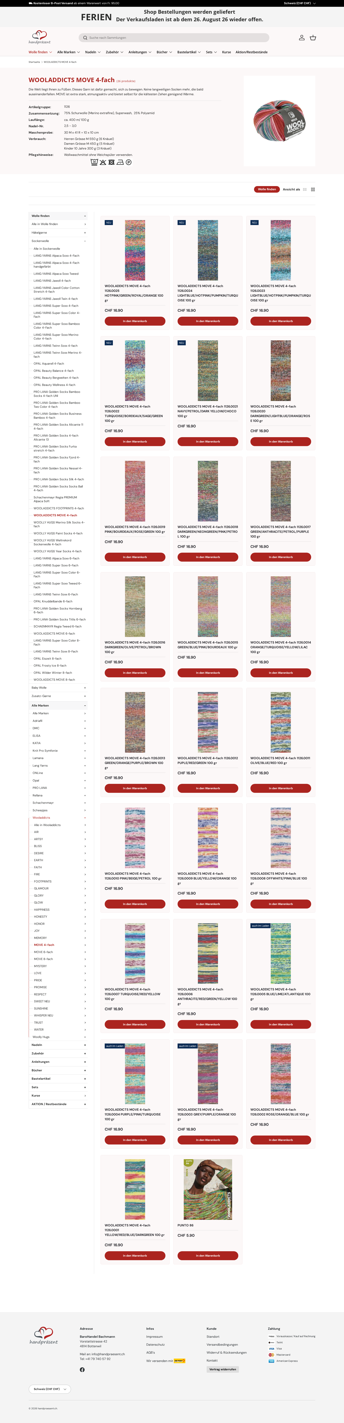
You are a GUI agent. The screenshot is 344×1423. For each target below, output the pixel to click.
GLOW (38, 903)
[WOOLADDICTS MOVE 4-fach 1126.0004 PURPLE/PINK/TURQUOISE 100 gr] (135, 1073)
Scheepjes (40, 810)
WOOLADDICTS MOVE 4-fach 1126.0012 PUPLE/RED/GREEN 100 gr (208, 760)
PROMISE (40, 987)
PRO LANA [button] (40, 788)
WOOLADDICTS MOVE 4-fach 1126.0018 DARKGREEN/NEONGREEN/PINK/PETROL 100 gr (208, 532)
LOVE (37, 973)
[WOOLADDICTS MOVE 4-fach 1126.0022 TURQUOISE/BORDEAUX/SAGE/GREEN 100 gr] (135, 370)
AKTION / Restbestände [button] (49, 1104)
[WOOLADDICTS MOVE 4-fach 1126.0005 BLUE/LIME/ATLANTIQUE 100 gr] (280, 953)
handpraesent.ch (47, 1408)
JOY (37, 931)
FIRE (37, 874)
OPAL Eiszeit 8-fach (48, 659)
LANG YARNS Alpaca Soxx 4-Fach (56, 256)
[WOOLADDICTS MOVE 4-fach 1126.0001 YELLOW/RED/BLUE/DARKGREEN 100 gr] (135, 1189)
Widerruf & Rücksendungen (227, 1352)
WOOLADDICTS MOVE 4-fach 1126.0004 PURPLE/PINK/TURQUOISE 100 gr (133, 1114)
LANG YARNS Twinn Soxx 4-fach (56, 346)
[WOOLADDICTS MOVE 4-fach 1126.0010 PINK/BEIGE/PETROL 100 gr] (135, 838)
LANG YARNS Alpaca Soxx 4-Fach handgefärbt (56, 265)
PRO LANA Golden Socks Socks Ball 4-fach (58, 488)
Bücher (162, 52)
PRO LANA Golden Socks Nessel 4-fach (58, 470)
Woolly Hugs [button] (41, 1037)
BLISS (38, 846)
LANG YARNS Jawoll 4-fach (52, 281)
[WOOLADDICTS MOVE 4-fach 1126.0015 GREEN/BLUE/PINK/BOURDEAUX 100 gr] (208, 606)
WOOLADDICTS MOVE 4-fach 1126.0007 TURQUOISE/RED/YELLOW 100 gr (132, 994)
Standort (213, 1337)
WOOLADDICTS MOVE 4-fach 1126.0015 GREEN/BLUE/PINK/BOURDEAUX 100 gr (208, 644)
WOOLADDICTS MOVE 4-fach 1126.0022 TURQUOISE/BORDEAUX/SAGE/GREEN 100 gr (134, 413)
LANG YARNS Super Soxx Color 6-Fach (57, 575)
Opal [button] (36, 780)
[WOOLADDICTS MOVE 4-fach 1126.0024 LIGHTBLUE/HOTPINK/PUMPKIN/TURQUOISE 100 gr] (208, 250)
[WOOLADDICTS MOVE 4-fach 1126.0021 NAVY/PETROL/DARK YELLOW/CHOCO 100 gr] (208, 370)
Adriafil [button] (37, 721)
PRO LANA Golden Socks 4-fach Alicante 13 (56, 438)
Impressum (154, 1337)
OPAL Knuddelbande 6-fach (53, 601)
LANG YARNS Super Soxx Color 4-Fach (57, 315)
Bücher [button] (37, 1070)
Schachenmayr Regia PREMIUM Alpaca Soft (55, 499)
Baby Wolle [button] (39, 688)
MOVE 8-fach (43, 959)
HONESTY (40, 917)
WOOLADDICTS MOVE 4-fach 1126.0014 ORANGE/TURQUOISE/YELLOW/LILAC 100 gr (280, 647)
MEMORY (40, 938)
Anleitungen (138, 52)
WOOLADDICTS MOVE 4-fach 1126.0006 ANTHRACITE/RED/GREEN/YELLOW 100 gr (207, 996)
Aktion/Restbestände (252, 52)
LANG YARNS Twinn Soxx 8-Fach (56, 651)
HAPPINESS (42, 910)
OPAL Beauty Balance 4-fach (54, 371)
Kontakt (212, 1360)
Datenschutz (155, 1344)
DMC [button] (36, 728)
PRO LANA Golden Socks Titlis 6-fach (60, 619)
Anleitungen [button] (40, 1062)
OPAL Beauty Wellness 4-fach (54, 385)
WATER (39, 1030)
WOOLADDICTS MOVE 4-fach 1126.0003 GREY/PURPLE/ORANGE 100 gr (207, 1114)
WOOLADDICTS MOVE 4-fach (60, 62)
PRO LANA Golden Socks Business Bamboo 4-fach (58, 416)
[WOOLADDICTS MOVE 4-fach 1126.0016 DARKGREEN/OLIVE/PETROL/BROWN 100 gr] (135, 606)
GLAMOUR (41, 888)
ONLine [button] (38, 773)
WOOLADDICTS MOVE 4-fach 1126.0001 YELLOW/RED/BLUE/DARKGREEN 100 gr (135, 1230)
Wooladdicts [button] (41, 818)
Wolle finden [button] (41, 216)
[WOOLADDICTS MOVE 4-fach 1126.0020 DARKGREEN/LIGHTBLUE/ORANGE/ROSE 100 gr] (280, 370)
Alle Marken (66, 52)
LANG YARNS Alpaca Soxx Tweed (56, 274)
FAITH (38, 867)
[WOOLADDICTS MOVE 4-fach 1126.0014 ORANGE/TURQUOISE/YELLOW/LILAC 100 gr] (280, 606)
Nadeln (90, 52)
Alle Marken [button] (40, 706)
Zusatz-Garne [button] (41, 696)
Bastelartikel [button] (41, 1079)
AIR (36, 832)
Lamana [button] (38, 758)
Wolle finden (38, 52)
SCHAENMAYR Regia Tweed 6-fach (58, 626)
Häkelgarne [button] (39, 233)
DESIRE (39, 853)
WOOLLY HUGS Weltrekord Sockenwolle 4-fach (52, 542)
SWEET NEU (42, 1001)
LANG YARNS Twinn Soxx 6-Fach (56, 594)
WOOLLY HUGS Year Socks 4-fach (58, 551)
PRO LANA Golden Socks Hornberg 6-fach (58, 610)
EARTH (38, 860)
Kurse (226, 52)
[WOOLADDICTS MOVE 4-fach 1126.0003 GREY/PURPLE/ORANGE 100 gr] (208, 1073)
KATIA (37, 743)
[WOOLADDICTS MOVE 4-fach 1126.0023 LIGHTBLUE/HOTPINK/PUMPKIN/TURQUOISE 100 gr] (280, 250)
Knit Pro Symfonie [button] (45, 751)
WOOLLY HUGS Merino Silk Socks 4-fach (59, 524)
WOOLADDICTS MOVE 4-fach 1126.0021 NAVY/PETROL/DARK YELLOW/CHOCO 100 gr (208, 411)
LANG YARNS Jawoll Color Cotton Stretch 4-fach (57, 290)
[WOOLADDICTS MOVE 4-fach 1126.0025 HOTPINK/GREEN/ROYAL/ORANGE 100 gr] (135, 250)
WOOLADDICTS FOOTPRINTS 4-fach (59, 508)
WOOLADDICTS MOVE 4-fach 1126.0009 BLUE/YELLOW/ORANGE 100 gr (207, 878)
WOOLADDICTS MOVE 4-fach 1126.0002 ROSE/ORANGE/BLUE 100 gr (279, 1112)
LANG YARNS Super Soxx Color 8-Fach (57, 642)
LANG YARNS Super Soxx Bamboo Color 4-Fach (57, 326)
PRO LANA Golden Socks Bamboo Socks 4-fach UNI (57, 394)
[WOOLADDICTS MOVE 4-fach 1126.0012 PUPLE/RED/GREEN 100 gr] (208, 722)
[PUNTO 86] (208, 1189)
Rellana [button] (37, 795)
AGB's (150, 1352)
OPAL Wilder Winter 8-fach (53, 673)
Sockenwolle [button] (40, 241)
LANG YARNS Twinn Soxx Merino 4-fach (58, 355)
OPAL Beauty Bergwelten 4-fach (56, 378)
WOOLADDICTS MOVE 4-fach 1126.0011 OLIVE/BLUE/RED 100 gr (280, 760)
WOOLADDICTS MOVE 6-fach (54, 634)
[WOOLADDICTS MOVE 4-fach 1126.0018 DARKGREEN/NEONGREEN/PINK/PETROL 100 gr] (208, 491)
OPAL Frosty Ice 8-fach (50, 666)
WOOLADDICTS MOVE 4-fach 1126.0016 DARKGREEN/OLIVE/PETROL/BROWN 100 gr (135, 647)
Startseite (34, 62)
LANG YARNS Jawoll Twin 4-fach (56, 299)
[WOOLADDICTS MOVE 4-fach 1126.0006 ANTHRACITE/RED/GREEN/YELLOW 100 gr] (208, 953)
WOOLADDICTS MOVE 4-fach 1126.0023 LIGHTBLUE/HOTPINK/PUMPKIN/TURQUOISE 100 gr (280, 293)
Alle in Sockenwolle (47, 249)
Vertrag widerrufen (222, 1369)
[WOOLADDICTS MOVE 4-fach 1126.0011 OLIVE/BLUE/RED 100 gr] (280, 722)
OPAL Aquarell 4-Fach (49, 364)
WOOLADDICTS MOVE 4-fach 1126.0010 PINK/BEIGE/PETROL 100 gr (133, 876)
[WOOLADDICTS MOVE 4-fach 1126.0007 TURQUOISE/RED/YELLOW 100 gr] (135, 953)
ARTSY (38, 839)
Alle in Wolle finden (45, 224)
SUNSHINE (41, 1008)
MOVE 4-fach (44, 945)
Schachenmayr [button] (43, 803)
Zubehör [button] (38, 1053)
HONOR (39, 924)
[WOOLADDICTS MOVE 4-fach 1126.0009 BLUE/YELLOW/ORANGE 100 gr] (208, 838)
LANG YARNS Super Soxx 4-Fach (56, 306)
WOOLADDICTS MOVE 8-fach (54, 680)
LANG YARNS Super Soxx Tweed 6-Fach (58, 585)
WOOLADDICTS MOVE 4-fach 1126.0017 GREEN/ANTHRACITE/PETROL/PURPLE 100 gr (280, 532)
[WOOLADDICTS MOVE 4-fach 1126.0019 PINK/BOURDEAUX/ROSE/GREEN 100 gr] (135, 491)
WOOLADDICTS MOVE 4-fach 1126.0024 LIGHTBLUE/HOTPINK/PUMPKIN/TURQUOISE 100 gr (208, 293)
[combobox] (174, 37)
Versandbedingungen (222, 1344)
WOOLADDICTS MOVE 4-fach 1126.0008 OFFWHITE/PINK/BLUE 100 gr (278, 878)
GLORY (39, 896)
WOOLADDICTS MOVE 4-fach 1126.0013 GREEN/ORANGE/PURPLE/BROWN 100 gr (135, 763)
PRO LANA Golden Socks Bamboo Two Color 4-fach (57, 405)
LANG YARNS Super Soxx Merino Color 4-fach (56, 337)
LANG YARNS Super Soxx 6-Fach (56, 565)
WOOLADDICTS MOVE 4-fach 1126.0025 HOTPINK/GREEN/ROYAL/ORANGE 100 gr (134, 293)
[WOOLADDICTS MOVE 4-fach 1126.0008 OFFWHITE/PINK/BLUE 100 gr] (280, 838)
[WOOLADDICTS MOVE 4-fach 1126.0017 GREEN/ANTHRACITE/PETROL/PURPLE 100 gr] (280, 491)
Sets (209, 52)
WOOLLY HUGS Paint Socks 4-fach (58, 533)
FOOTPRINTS (43, 881)
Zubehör (112, 52)
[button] (313, 37)
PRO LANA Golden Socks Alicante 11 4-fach (58, 427)
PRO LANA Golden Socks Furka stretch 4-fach (55, 448)
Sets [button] (35, 1087)
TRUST (38, 1023)
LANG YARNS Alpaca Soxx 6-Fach (56, 558)
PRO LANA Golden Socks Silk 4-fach (59, 479)
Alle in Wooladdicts (47, 825)
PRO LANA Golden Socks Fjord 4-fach (57, 459)
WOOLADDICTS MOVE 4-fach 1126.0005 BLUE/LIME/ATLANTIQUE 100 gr (280, 994)
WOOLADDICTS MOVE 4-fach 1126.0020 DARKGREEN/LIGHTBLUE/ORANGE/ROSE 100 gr (280, 413)
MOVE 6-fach (43, 952)
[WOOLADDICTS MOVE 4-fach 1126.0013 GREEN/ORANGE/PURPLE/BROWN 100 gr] (135, 722)
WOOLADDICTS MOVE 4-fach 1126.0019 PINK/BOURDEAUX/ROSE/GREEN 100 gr (135, 529)
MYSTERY (40, 966)
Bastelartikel (186, 52)
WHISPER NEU (43, 1015)
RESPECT (40, 994)
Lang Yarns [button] (40, 766)
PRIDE (38, 980)
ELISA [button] (36, 736)
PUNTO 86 (186, 1225)
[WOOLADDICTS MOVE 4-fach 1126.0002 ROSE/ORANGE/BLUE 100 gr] (280, 1073)
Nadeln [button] (37, 1045)
